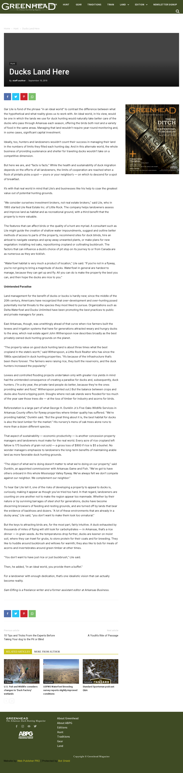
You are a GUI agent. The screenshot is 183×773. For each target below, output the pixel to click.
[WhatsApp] (32, 96)
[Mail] (29, 726)
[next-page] (12, 701)
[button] (177, 11)
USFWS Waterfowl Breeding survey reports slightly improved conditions (60, 690)
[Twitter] (15, 96)
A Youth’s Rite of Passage (103, 635)
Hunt (16, 28)
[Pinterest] (24, 96)
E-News (8, 682)
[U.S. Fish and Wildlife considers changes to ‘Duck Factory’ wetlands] (21, 671)
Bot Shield (64, 760)
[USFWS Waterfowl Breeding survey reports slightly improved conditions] (61, 671)
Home (7, 28)
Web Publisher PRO (28, 760)
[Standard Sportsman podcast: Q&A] (100, 671)
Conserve (48, 682)
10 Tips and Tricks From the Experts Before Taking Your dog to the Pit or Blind (29, 637)
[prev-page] (6, 701)
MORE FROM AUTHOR (47, 651)
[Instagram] (22, 726)
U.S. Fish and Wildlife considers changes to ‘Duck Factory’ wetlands (21, 690)
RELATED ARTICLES (18, 651)
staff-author (19, 80)
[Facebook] (7, 96)
